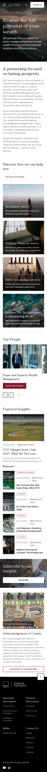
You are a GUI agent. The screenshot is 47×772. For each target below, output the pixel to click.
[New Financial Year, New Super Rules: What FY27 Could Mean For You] (23, 480)
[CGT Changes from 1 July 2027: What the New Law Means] (23, 441)
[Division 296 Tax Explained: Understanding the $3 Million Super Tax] (23, 310)
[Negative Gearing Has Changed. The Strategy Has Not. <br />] (23, 544)
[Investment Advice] (23, 201)
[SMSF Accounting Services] (23, 274)
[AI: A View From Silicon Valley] (23, 501)
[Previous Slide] (5, 395)
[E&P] (14, 4)
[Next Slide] (11, 395)
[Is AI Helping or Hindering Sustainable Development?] (23, 523)
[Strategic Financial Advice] (23, 237)
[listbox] (23, 177)
